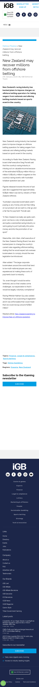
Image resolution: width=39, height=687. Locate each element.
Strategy (19, 518)
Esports (19, 485)
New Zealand (25, 367)
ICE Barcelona (7, 597)
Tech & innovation (19, 522)
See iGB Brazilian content (8, 14)
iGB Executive (7, 594)
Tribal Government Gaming (12, 611)
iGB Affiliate (6, 587)
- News (11, 626)
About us (6, 560)
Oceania (14, 367)
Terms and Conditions (29, 682)
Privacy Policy (8, 682)
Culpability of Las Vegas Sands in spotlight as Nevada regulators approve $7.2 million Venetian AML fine (18, 622)
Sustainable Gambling (19, 510)
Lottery (19, 498)
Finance (13, 46)
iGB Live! (6, 583)
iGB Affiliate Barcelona (10, 590)
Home (5, 46)
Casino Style (7, 607)
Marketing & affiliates (19, 502)
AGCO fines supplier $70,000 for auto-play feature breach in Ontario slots (18, 637)
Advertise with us (8, 570)
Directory (6, 539)
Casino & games (19, 481)
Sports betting (9, 359)
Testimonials (7, 573)
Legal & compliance (26, 356)
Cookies (17, 682)
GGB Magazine (8, 604)
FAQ (4, 566)
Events (5, 543)
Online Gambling (15, 363)
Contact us (6, 563)
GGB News (6, 601)
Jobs (4, 546)
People (19, 506)
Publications (7, 550)
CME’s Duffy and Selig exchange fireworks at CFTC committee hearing (18, 630)
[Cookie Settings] (3, 683)
